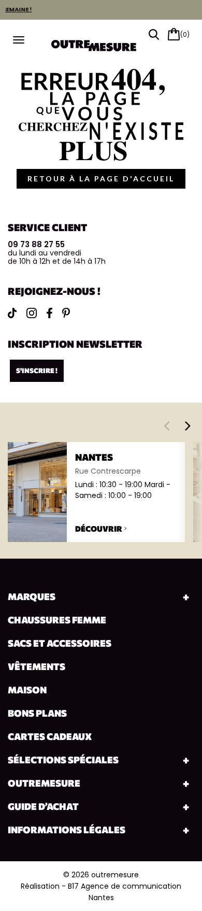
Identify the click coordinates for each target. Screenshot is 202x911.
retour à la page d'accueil (101, 178)
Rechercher (154, 34)
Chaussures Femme (57, 619)
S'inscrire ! (36, 370)
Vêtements (36, 666)
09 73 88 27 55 (36, 244)
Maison (27, 689)
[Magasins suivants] (187, 425)
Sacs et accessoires (59, 643)
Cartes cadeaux (50, 736)
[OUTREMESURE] (101, 42)
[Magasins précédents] (166, 425)
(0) (185, 34)
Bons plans (37, 713)
